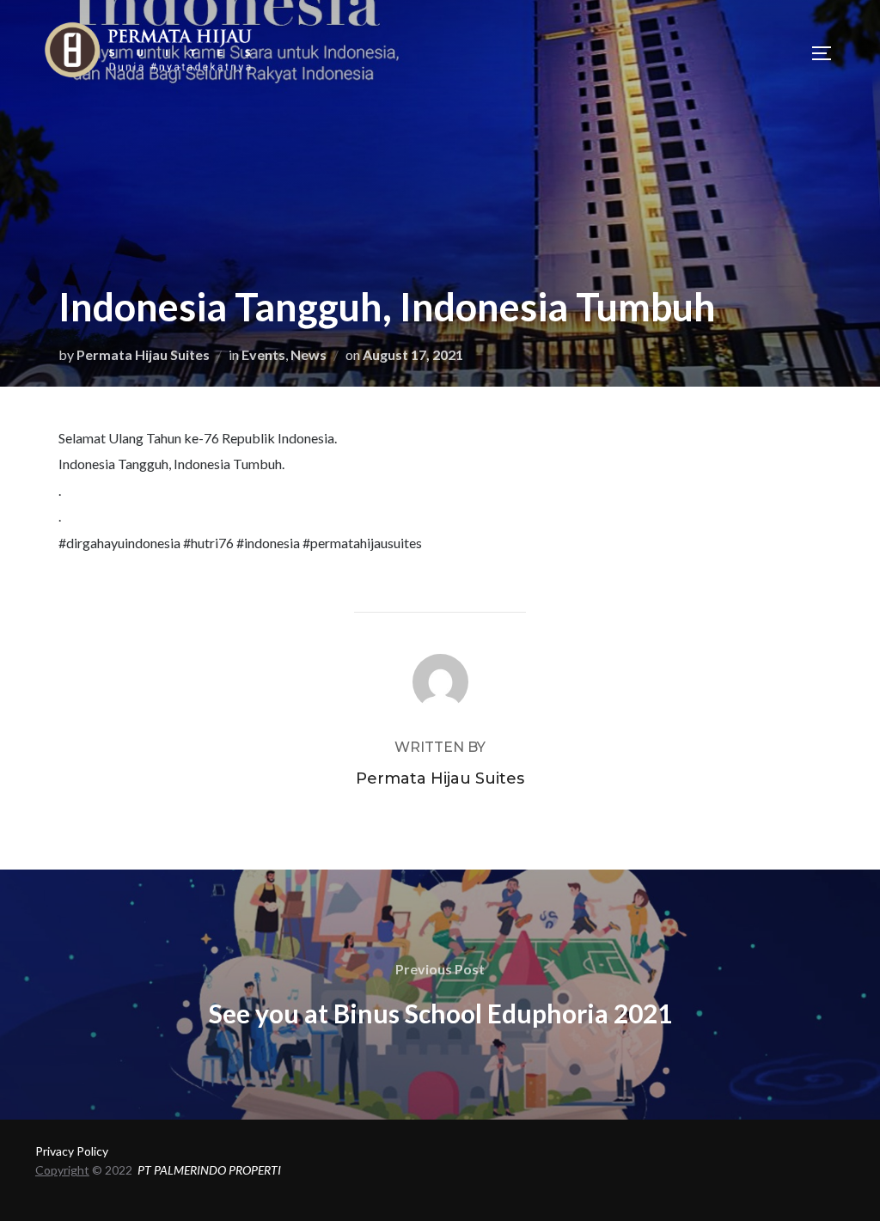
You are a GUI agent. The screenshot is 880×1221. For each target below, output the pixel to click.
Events (263, 354)
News (308, 354)
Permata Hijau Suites (143, 354)
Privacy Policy (71, 1151)
